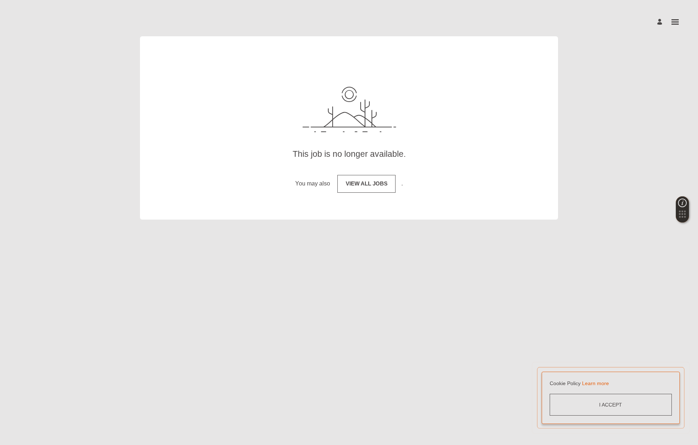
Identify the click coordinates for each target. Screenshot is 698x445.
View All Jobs (367, 183)
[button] (682, 216)
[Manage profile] (660, 22)
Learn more (595, 383)
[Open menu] (675, 21)
